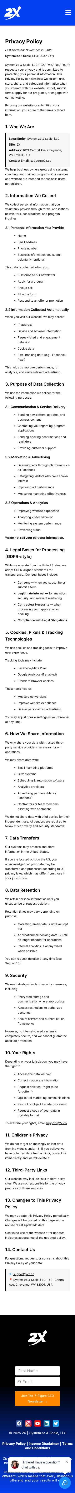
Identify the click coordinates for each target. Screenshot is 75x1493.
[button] (67, 13)
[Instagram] (28, 1423)
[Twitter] (56, 1423)
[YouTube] (37, 1423)
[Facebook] (19, 1423)
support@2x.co (40, 160)
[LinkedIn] (47, 1423)
